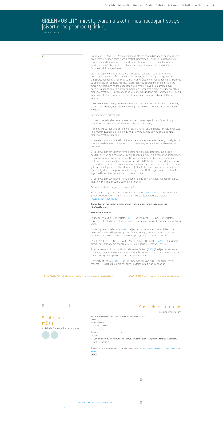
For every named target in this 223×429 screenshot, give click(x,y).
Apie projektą (124, 5)
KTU (130, 217)
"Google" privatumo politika (150, 348)
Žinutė (94, 332)
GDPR (94, 335)
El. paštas (96, 325)
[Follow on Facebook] (46, 335)
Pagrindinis (110, 5)
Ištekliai (149, 5)
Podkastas (160, 5)
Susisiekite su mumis (191, 5)
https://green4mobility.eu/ (104, 198)
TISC (150, 249)
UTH (117, 260)
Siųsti (94, 354)
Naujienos (137, 5)
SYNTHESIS (163, 240)
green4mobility (154, 192)
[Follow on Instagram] (54, 335)
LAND (123, 229)
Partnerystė (173, 5)
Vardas (94, 322)
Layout (94, 319)
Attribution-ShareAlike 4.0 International (95, 402)
